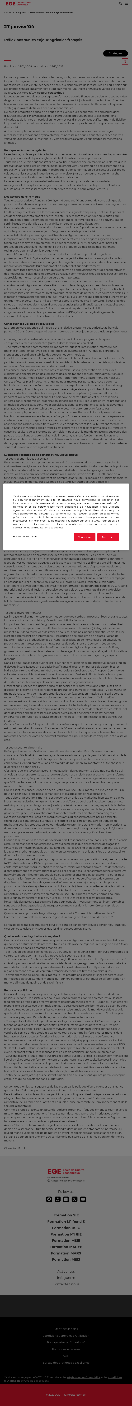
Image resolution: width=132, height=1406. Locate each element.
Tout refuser (84, 537)
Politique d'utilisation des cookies (43, 527)
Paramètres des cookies (25, 536)
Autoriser (108, 537)
